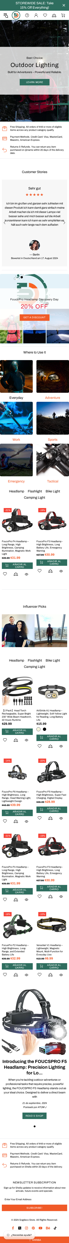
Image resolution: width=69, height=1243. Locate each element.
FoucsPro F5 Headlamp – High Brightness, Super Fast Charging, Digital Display (51, 794)
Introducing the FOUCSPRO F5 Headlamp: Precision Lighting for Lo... (34, 1067)
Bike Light (53, 491)
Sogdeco (16, 15)
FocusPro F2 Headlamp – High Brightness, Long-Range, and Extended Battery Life (15, 950)
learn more (34, 82)
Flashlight (35, 491)
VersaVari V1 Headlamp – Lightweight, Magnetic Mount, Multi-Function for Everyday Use (49, 950)
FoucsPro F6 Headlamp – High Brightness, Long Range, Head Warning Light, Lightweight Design (16, 796)
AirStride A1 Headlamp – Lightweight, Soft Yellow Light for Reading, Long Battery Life (51, 546)
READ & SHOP (34, 1116)
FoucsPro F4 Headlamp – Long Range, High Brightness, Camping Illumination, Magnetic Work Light (16, 873)
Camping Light (34, 497)
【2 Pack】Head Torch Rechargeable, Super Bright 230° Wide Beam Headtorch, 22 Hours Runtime (17, 546)
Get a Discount (34, 317)
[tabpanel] (34, 1054)
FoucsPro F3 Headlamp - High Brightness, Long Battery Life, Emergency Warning (49, 872)
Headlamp (16, 491)
